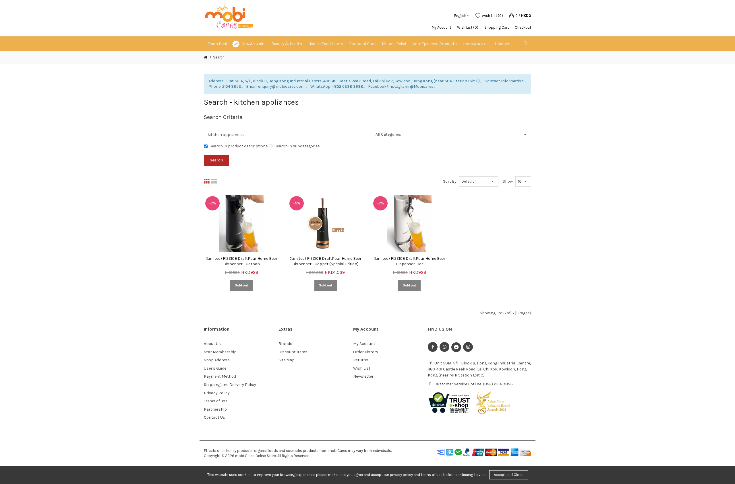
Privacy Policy (217, 393)
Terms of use (215, 401)
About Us (212, 343)
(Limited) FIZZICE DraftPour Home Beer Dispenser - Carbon (241, 261)
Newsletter (363, 376)
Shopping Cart (496, 27)
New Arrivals (252, 43)
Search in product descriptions (239, 146)
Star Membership (220, 352)
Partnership (215, 409)
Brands (285, 343)
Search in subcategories (297, 146)
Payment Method (220, 376)
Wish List (361, 368)
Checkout (523, 27)
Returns (360, 360)
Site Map (286, 360)
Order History (365, 352)
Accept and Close (508, 475)
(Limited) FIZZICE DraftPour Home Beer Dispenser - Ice (409, 261)
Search (219, 57)
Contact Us (214, 417)
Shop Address (217, 360)
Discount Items (292, 352)
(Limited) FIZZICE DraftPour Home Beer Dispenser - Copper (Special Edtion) (325, 261)
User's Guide (215, 368)
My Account (441, 27)
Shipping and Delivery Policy (230, 384)
